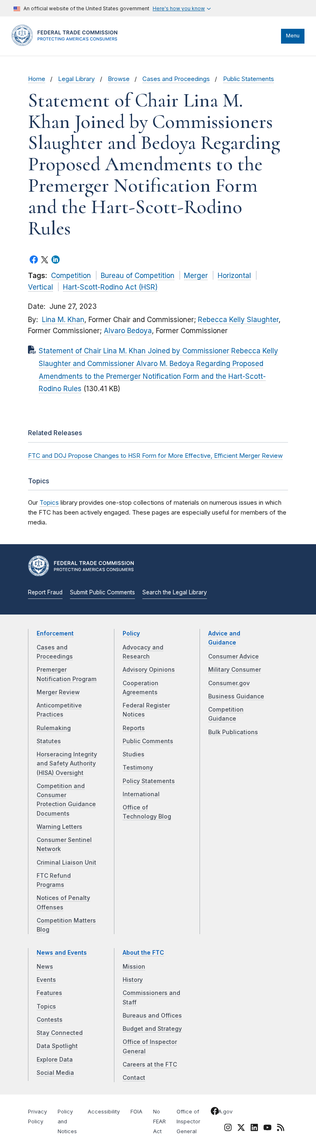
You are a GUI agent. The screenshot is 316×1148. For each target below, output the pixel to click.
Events (46, 979)
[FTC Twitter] (241, 1127)
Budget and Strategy (152, 1028)
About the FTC (143, 952)
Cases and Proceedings (176, 79)
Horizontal (234, 275)
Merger (196, 275)
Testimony (138, 767)
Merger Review (58, 692)
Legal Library (76, 79)
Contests (50, 1019)
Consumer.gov (229, 683)
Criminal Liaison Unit (66, 862)
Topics (49, 502)
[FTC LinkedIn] (254, 1129)
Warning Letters (59, 826)
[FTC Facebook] (215, 1112)
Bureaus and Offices (152, 1015)
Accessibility (104, 1112)
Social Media (55, 1072)
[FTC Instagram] (228, 1129)
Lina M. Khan (63, 319)
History (133, 979)
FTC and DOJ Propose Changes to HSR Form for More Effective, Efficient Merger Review (155, 455)
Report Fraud (45, 592)
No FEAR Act (159, 1121)
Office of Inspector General (188, 1121)
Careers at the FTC (150, 1064)
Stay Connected (60, 1033)
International (141, 794)
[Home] (67, 44)
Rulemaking (54, 728)
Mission (134, 966)
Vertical (40, 287)
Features (49, 993)
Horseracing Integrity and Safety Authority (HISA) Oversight (67, 763)
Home (36, 79)
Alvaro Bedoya (128, 331)
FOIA (136, 1112)
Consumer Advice (233, 656)
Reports (134, 728)
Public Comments (148, 741)
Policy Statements (149, 781)
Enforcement (55, 633)
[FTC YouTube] (267, 1129)
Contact (134, 1077)
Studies (133, 754)
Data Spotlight (57, 1046)
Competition (71, 275)
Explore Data (55, 1059)
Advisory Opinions (149, 669)
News (45, 966)
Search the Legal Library (174, 592)
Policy (131, 633)
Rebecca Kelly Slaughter (238, 319)
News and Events (62, 952)
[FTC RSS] (280, 1129)
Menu (293, 35)
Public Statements (248, 79)
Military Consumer (234, 669)
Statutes (49, 741)
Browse (119, 79)
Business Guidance (236, 696)
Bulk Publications (233, 732)
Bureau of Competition (137, 275)
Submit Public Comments (102, 592)
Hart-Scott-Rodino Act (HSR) (110, 287)
